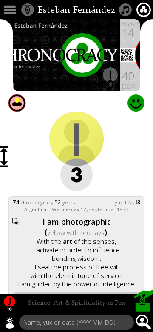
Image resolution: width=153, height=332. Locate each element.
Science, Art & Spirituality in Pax (76, 303)
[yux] (10, 322)
